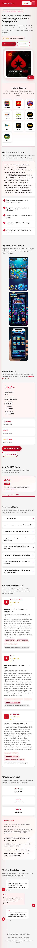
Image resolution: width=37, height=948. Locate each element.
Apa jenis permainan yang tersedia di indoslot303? (16, 539)
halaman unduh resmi (10, 489)
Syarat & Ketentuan (12, 934)
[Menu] (33, 3)
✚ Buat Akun (23, 44)
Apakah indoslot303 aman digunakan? (16, 531)
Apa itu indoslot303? (10, 518)
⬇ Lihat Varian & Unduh (11, 448)
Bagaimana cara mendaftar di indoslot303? (18, 525)
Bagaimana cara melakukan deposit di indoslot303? (16, 548)
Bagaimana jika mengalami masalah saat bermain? (17, 563)
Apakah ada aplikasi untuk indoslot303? (17, 555)
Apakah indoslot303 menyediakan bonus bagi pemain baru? (17, 571)
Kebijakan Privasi (25, 934)
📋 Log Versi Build (10, 454)
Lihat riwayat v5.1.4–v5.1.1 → (11, 495)
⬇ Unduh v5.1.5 (9, 44)
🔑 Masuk (26, 3)
